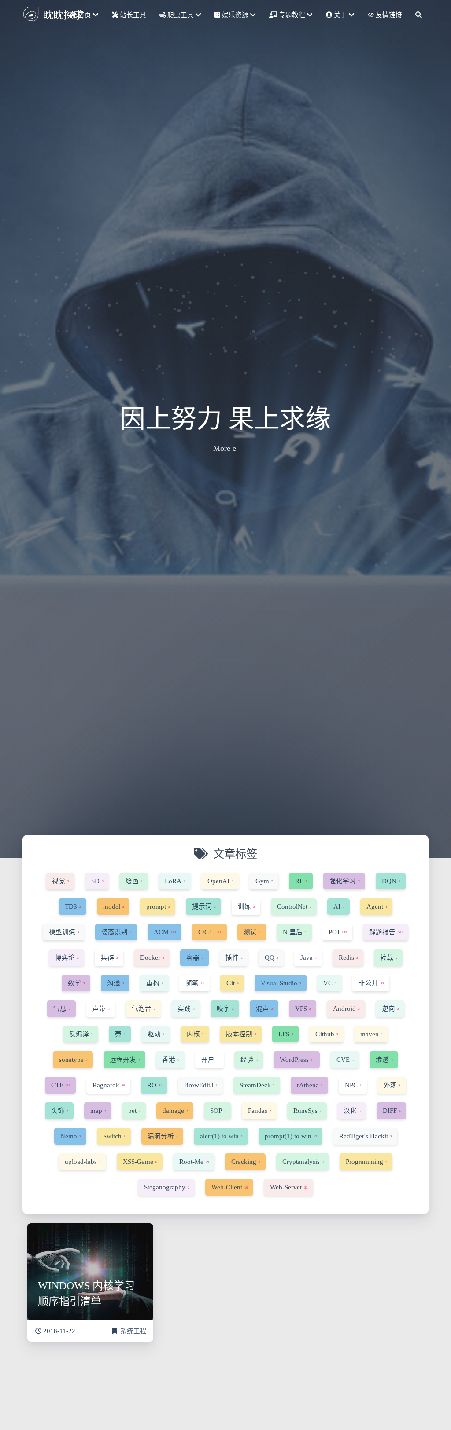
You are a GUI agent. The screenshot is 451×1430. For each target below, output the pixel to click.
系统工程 (133, 1331)
